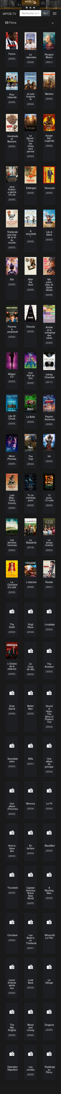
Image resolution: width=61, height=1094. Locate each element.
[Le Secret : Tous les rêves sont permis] (30, 122)
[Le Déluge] (49, 967)
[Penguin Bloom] (49, 41)
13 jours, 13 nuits (49, 497)
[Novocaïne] (49, 174)
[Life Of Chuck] (12, 403)
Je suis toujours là (30, 96)
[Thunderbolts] (12, 874)
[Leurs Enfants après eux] (12, 967)
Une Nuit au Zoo (30, 375)
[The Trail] (30, 443)
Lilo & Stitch (49, 233)
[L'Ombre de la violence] (12, 650)
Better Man (30, 707)
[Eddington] (30, 174)
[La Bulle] (30, 403)
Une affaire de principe (49, 762)
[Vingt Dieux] (30, 611)
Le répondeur (31, 56)
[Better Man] (30, 693)
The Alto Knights (12, 1027)
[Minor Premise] (12, 443)
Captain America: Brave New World (31, 893)
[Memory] (30, 790)
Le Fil (49, 803)
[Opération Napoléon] (12, 1054)
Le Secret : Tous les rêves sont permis (30, 143)
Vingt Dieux (30, 625)
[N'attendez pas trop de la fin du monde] (12, 219)
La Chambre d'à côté (12, 584)
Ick (49, 456)
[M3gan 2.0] (12, 360)
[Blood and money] (30, 1011)
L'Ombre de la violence (12, 666)
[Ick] (49, 443)
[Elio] (12, 266)
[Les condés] (30, 1054)
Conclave (12, 935)
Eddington (31, 188)
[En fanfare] (30, 832)
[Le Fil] (49, 790)
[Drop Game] (12, 693)
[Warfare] (49, 80)
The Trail (30, 457)
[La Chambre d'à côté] (12, 569)
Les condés (30, 1068)
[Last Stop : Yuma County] (12, 482)
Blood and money (30, 1027)
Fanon (11, 53)
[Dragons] (49, 1011)
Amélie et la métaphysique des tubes (52, 332)
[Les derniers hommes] (12, 526)
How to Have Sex (12, 848)
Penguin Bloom (49, 56)
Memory (30, 803)
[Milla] (30, 745)
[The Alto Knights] (12, 1011)
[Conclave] (12, 922)
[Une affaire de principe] (49, 745)
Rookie (49, 582)
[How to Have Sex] (12, 832)
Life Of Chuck (11, 417)
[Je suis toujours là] (30, 80)
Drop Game (12, 707)
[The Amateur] (49, 650)
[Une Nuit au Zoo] (30, 360)
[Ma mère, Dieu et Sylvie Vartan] (49, 266)
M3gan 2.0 (12, 375)
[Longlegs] (49, 611)
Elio (12, 279)
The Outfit (12, 625)
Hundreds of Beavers (12, 138)
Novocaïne (50, 188)
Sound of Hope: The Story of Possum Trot (49, 713)
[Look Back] (30, 967)
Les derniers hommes (12, 542)
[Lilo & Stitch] (49, 219)
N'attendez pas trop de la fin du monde (13, 237)
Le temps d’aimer (49, 542)
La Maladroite (31, 541)
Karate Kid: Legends (49, 138)
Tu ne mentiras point (30, 497)
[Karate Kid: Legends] (49, 122)
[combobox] (30, 13)
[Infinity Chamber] (49, 361)
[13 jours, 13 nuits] (49, 482)
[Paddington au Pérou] (49, 1054)
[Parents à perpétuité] (12, 313)
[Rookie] (49, 569)
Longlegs (50, 624)
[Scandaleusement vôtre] (12, 745)
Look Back (30, 981)
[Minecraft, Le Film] (49, 922)
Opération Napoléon (12, 1068)
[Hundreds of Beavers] (12, 123)
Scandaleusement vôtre (17, 760)
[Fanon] (12, 40)
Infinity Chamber (50, 376)
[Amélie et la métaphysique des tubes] (49, 314)
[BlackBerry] (49, 832)
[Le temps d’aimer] (49, 526)
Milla (30, 758)
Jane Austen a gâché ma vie (12, 190)
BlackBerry (50, 845)
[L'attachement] (30, 569)
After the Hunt (30, 282)
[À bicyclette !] (30, 218)
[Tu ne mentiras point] (30, 482)
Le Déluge (49, 981)
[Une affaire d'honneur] (12, 790)
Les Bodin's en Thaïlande (31, 939)
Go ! (45, 13)
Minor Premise (11, 457)
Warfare (49, 93)
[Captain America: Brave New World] (30, 874)
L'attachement (33, 582)
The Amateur (49, 665)
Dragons (49, 1024)
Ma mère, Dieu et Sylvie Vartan (49, 285)
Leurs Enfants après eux (12, 983)
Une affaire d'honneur (12, 806)
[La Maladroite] (30, 526)
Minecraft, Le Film (50, 936)
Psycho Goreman (50, 418)
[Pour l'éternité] (12, 81)
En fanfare (30, 847)
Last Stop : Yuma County (12, 499)
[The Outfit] (12, 611)
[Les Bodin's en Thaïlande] (30, 922)
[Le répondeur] (30, 41)
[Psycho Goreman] (49, 403)
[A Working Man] (49, 874)
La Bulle (30, 416)
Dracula (30, 326)
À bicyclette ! (31, 233)
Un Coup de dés (30, 666)
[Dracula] (30, 313)
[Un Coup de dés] (30, 651)
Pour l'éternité (12, 96)
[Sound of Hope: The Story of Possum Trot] (49, 693)
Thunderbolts (14, 887)
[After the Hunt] (30, 266)
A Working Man (49, 890)
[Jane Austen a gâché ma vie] (12, 174)
